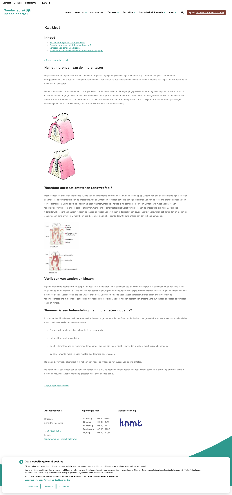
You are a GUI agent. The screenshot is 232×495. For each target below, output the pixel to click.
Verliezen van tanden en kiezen (65, 48)
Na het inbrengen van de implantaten (67, 42)
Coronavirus (96, 12)
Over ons (79, 12)
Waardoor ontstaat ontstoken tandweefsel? (70, 45)
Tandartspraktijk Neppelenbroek (17, 12)
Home (68, 12)
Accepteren (64, 486)
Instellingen (33, 486)
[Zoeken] (182, 12)
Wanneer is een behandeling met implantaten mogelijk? (76, 50)
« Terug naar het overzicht (56, 60)
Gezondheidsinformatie (151, 12)
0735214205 (54, 431)
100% (44, 3)
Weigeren (48, 486)
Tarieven (112, 12)
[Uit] (19, 3)
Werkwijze (128, 12)
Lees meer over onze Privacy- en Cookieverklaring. (47, 480)
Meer (171, 12)
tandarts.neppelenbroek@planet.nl (60, 439)
